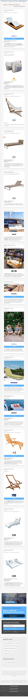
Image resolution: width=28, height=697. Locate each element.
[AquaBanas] (14, 412)
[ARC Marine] (14, 495)
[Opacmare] (14, 35)
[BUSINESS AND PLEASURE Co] (14, 344)
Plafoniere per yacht (7, 653)
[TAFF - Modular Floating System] (14, 270)
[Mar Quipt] (14, 382)
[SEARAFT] (14, 234)
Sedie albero (17, 643)
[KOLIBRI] (14, 78)
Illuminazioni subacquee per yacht (10, 648)
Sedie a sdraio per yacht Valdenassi (10, 662)
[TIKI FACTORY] (14, 534)
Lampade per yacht (7, 645)
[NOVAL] (14, 293)
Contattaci (14, 38)
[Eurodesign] (14, 452)
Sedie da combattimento (8, 643)
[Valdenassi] (14, 119)
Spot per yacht (15, 645)
